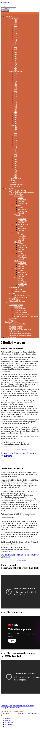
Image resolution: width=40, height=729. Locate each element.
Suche (7, 726)
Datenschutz (9, 722)
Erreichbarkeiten (20, 449)
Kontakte (8, 720)
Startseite (8, 719)
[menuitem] (8, 16)
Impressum (8, 724)
